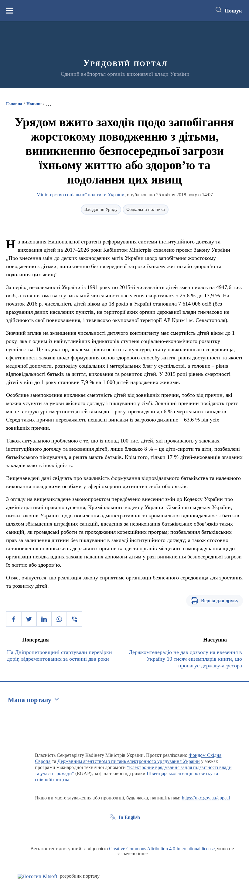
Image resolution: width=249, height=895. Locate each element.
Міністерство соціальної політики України (80, 194)
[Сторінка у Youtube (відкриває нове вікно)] (135, 831)
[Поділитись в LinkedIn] (44, 619)
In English (129, 817)
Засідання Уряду (101, 209)
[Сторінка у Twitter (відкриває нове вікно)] (124, 831)
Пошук (233, 11)
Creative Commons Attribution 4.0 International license (162, 848)
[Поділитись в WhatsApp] (59, 619)
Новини (34, 104)
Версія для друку (219, 600)
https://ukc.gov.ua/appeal (206, 797)
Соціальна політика (145, 209)
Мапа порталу (29, 700)
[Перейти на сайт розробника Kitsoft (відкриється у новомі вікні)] (37, 876)
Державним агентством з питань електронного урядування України (128, 761)
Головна (14, 104)
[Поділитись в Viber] (74, 619)
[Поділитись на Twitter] (29, 619)
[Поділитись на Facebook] (13, 619)
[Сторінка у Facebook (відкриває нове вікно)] (112, 831)
